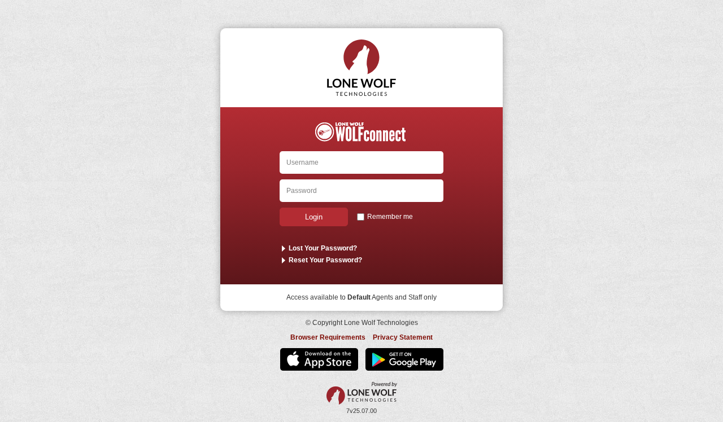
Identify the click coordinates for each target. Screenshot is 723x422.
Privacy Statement (403, 337)
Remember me (390, 217)
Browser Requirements (327, 337)
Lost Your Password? (323, 248)
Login (314, 217)
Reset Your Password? (325, 260)
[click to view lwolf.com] (361, 393)
